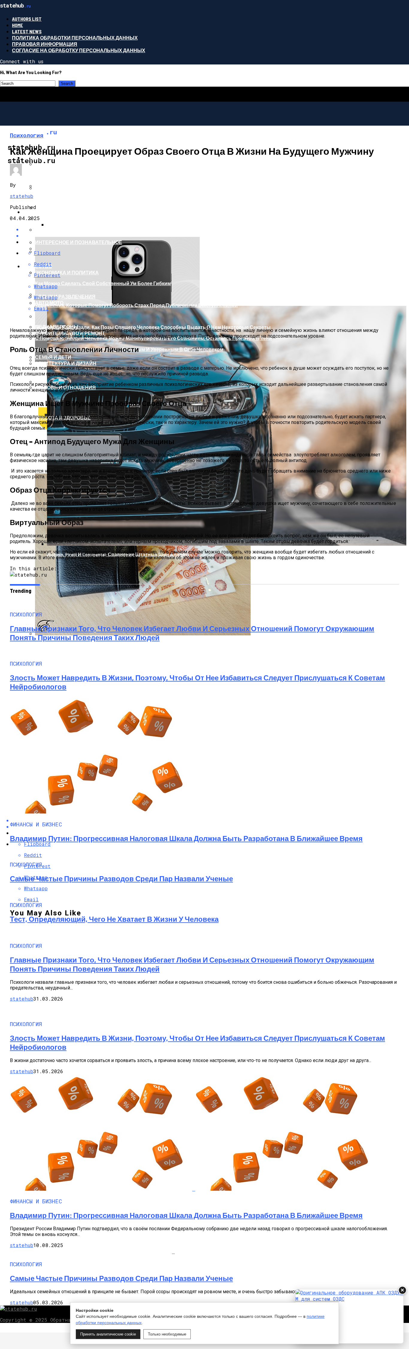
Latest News (27, 31)
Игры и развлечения (63, 188)
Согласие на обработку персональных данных (78, 50)
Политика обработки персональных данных (75, 37)
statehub (21, 196)
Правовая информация (44, 44)
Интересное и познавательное (78, 242)
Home (17, 25)
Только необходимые (167, 1334)
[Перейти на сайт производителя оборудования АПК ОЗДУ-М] (349, 1316)
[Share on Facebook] (210, 229)
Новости (35, 212)
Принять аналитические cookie (108, 1334)
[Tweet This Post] (210, 235)
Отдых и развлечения (65, 296)
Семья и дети (53, 357)
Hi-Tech (31, 157)
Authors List (27, 19)
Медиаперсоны (56, 327)
